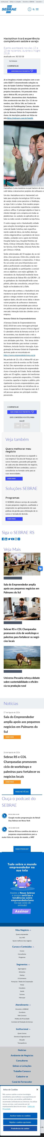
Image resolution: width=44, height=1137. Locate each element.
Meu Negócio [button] (22, 930)
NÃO (26, 426)
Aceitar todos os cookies (20, 1115)
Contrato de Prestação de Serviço (22, 1022)
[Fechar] (37, 1089)
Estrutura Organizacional (22, 1036)
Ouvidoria (22, 1012)
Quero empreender (22, 934)
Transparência (22, 1043)
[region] (20, 1111)
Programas (22, 957)
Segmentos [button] (22, 964)
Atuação (22, 1040)
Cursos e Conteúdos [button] (22, 946)
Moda (22, 985)
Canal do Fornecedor (22, 1081)
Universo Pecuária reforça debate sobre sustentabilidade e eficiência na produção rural (22, 681)
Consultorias (22, 954)
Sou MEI (22, 937)
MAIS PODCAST (22, 849)
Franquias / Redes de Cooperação (22, 981)
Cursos (22, 951)
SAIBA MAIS (11, 479)
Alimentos (22, 972)
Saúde (22, 991)
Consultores (39, 1)
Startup (22, 975)
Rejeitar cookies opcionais (20, 1122)
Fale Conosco (22, 1015)
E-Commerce (22, 978)
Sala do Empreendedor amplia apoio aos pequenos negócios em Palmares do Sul (21, 588)
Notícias (22, 1050)
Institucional (4, 1)
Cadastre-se (22, 1076)
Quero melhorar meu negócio (22, 941)
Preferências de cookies (20, 1128)
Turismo (22, 994)
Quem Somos (22, 1033)
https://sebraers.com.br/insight (20, 118)
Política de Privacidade (22, 1019)
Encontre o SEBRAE (28, 1)
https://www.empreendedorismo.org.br (19, 355)
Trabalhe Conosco (22, 1071)
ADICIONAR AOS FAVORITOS (20, 71)
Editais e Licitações (15, 1)
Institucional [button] (22, 1029)
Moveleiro (22, 988)
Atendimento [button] (22, 1004)
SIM (17, 426)
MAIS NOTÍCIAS (22, 792)
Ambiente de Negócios (22, 1055)
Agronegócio (22, 969)
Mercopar (22, 998)
